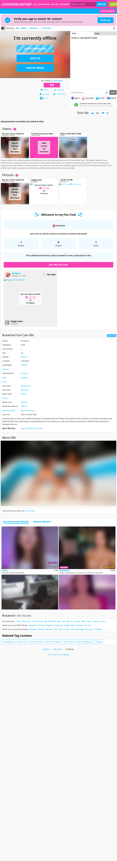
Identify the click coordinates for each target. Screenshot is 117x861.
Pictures (34, 28)
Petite (23, 394)
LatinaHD (22, 641)
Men (4, 377)
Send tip (35, 58)
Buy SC (46, 98)
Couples (24, 377)
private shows (43, 4)
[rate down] (103, 113)
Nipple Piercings (28, 410)
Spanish (5, 369)
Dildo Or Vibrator (45, 629)
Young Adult (37, 621)
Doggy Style (69, 625)
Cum (103, 621)
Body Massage (77, 629)
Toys (89, 621)
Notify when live (35, 48)
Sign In (101, 4)
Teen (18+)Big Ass (84, 641)
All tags (99, 641)
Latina (76, 621)
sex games (64, 4)
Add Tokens (58, 81)
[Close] (114, 28)
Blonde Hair (26, 385)
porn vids (55, 4)
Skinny (5, 398)
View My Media (35, 68)
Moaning (89, 629)
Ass (63, 621)
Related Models (42, 521)
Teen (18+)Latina (53, 641)
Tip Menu (60, 90)
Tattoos (24, 406)
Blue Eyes (25, 390)
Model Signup (107, 11)
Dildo (83, 621)
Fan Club (47, 28)
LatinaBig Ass (8, 641)
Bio (17, 28)
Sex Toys (87, 625)
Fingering (58, 625)
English (24, 365)
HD (45, 621)
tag (34, 4)
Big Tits (24, 402)
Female (24, 357)
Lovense (96, 621)
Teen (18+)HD (36, 641)
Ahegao (79, 625)
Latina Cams (30, 510)
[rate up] (92, 113)
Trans (4, 381)
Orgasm (49, 625)
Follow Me (112, 335)
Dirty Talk (58, 629)
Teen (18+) (26, 621)
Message (45, 94)
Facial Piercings (8, 410)
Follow (45, 90)
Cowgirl (66, 629)
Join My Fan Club (58, 264)
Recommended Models (16, 521)
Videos (24, 28)
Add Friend (61, 94)
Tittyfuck (98, 629)
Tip (52, 85)
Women (24, 373)
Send (113, 92)
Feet (58, 621)
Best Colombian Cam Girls (32, 428)
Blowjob (51, 621)
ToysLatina (68, 641)
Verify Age (105, 20)
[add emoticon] (106, 92)
